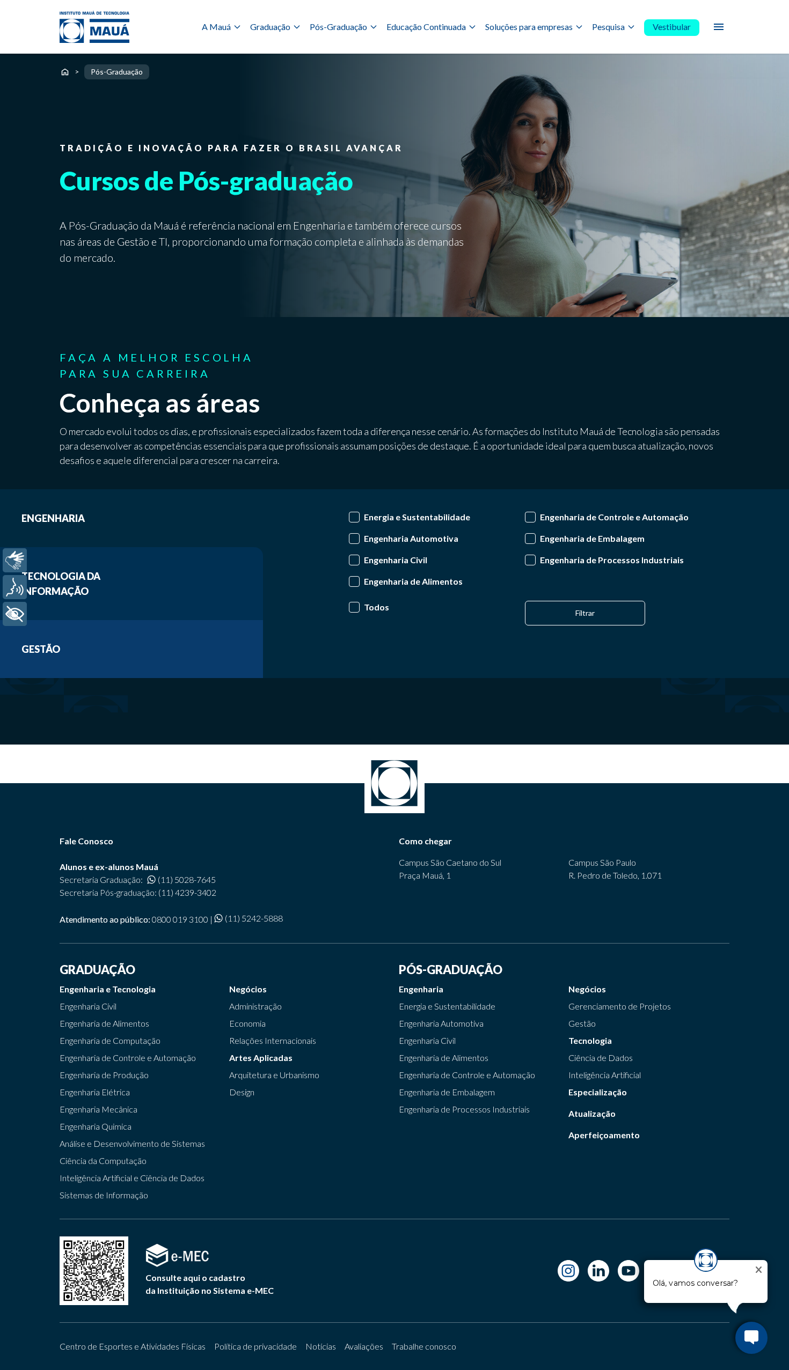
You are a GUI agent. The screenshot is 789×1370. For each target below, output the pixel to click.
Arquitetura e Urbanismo (274, 1075)
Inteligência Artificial (604, 1075)
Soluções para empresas (529, 26)
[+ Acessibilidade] (15, 614)
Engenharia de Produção (104, 1075)
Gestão (582, 1023)
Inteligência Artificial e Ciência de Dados (132, 1178)
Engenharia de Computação (110, 1040)
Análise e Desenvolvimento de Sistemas (132, 1143)
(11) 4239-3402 (187, 892)
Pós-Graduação (338, 26)
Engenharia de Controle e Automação (128, 1057)
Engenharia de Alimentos (104, 1023)
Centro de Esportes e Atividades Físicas (133, 1346)
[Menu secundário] (718, 27)
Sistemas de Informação (104, 1195)
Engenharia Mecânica (98, 1109)
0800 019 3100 (180, 919)
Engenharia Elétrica (95, 1092)
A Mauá (216, 26)
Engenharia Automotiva (441, 1023)
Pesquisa (608, 26)
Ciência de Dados (600, 1057)
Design (241, 1092)
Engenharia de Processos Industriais (464, 1109)
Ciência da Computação (103, 1160)
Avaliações (364, 1346)
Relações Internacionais (272, 1040)
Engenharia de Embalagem (447, 1092)
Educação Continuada (426, 26)
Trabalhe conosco (424, 1346)
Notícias (320, 1346)
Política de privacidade (255, 1346)
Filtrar (585, 612)
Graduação (270, 26)
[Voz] (15, 587)
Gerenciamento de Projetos (619, 1006)
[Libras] (15, 560)
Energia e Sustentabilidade (447, 1006)
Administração (255, 1006)
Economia (247, 1023)
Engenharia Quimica (96, 1126)
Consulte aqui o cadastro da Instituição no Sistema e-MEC (209, 1283)
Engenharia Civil (88, 1006)
